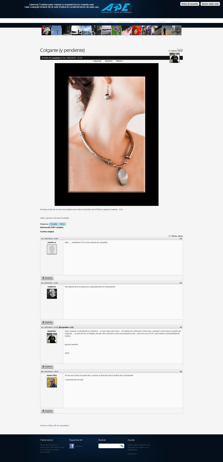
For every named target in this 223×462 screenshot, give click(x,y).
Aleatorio (108, 61)
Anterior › (119, 61)
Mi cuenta (176, 22)
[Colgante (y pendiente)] (107, 205)
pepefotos (56, 58)
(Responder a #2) (66, 327)
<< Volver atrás (175, 50)
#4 (181, 372)
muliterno (52, 287)
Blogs (137, 22)
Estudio (54, 224)
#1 (181, 239)
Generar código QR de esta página (54, 425)
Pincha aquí (44, 445)
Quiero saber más (210, 4)
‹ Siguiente (97, 61)
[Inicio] (116, 7)
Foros (147, 22)
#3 (181, 327)
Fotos (110, 22)
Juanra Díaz (52, 375)
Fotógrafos (161, 22)
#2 (181, 283)
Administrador (133, 450)
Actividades (123, 22)
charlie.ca (51, 242)
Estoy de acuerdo (190, 4)
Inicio (99, 22)
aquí (134, 454)
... (46, 35)
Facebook (79, 446)
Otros (62, 224)
